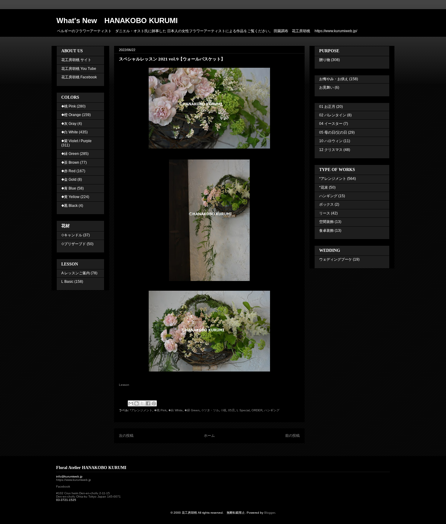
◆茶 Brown (70, 162)
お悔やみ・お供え (333, 79)
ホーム (209, 435)
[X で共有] (142, 403)
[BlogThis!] (136, 403)
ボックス (326, 204)
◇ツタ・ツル (210, 410)
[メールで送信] (131, 403)
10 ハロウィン (331, 141)
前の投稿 (292, 435)
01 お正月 (327, 106)
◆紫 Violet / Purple (76, 141)
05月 (231, 410)
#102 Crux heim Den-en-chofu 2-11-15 (83, 493)
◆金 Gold (68, 179)
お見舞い (326, 87)
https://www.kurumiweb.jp (73, 479)
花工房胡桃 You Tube (78, 69)
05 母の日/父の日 (333, 132)
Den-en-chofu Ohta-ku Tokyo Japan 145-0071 (88, 496)
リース (324, 213)
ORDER (257, 410)
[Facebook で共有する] (148, 403)
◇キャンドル (71, 235)
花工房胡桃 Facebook (79, 77)
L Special (243, 410)
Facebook (63, 486)
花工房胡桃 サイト (76, 60)
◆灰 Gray (68, 124)
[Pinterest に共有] (154, 403)
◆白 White (175, 410)
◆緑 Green (192, 410)
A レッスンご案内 (75, 273)
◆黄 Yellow (70, 197)
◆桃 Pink (160, 410)
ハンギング (271, 410)
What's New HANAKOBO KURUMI (117, 20)
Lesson (124, 384)
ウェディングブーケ (335, 259)
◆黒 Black (69, 206)
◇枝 (223, 410)
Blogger (269, 512)
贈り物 (324, 60)
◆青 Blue (68, 188)
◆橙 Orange (71, 115)
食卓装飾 (326, 230)
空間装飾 (326, 222)
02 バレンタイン (332, 115)
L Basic (67, 281)
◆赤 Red (68, 171)
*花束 (323, 187)
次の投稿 (126, 435)
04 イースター (331, 124)
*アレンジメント (141, 410)
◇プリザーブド (73, 244)
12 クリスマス (331, 150)
